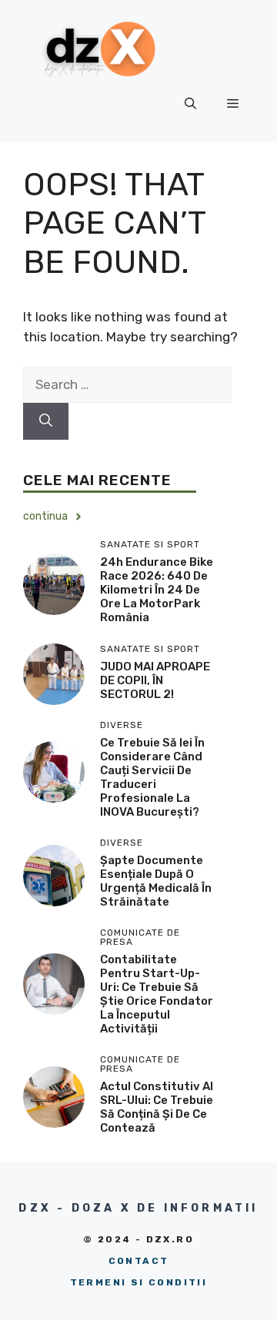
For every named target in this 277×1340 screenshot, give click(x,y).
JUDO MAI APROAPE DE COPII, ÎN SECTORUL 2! (155, 680)
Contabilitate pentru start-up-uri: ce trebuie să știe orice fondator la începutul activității (156, 994)
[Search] (45, 421)
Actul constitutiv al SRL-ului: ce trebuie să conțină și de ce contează (156, 1107)
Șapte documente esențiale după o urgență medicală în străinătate (156, 881)
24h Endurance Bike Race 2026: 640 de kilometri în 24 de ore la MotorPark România (156, 589)
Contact (138, 1260)
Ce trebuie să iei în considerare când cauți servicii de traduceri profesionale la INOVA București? (152, 777)
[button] (190, 104)
